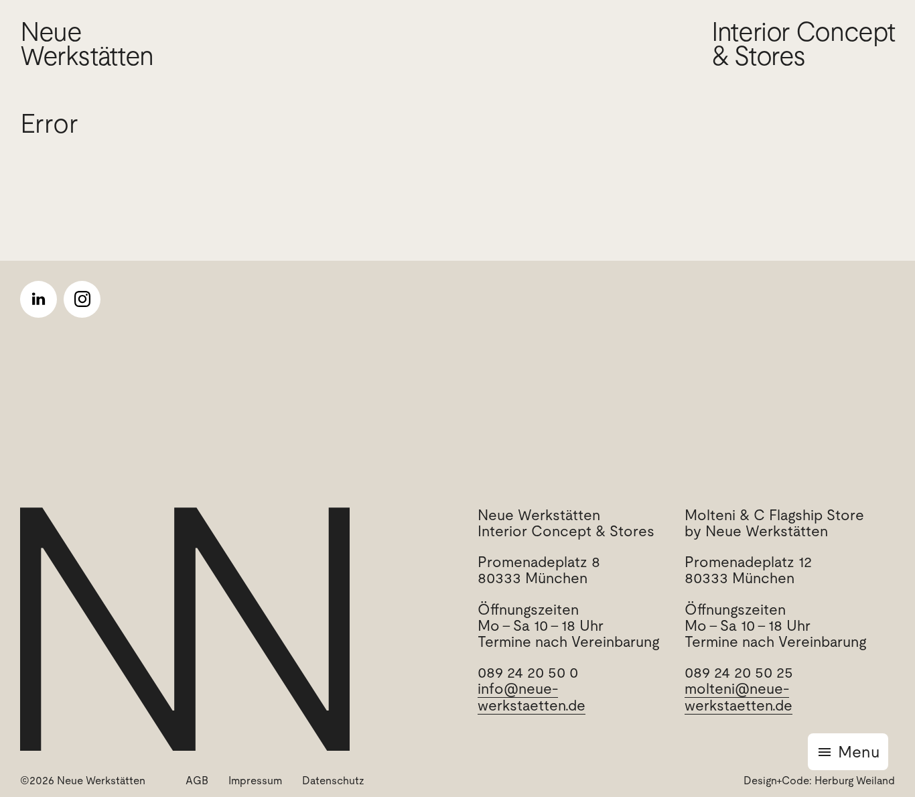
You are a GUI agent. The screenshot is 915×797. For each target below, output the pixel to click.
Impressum (255, 780)
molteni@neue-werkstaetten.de (738, 696)
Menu (858, 752)
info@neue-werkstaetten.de (531, 696)
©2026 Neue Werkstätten (82, 780)
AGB (197, 780)
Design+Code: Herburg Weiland (819, 780)
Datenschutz (333, 780)
